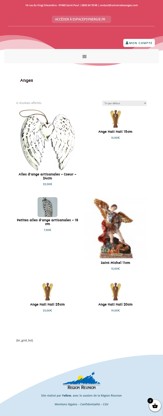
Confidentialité (90, 404)
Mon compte (140, 43)
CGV (106, 404)
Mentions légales (66, 404)
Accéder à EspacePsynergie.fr (80, 19)
